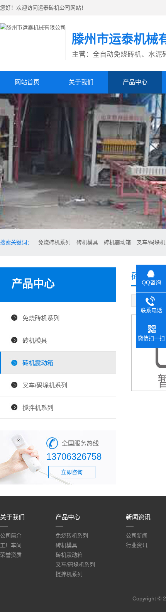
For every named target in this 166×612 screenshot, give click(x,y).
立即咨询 (72, 472)
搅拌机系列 (37, 407)
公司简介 (11, 535)
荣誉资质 (11, 555)
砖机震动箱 (117, 242)
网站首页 (27, 82)
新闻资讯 (138, 517)
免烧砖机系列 (54, 242)
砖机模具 (87, 242)
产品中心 (135, 82)
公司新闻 (136, 535)
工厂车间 (11, 545)
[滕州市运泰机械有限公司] (33, 27)
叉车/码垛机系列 (44, 385)
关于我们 (81, 82)
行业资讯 (136, 545)
